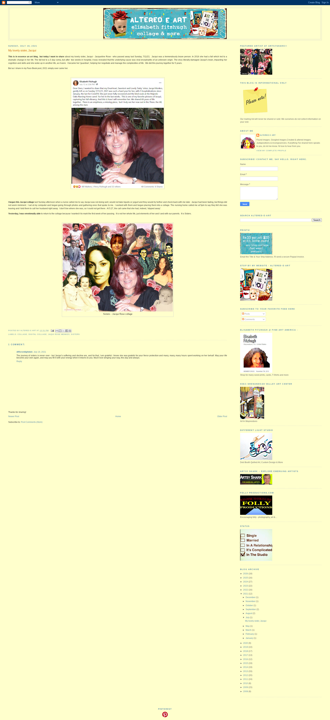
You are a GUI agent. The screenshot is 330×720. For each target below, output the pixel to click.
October (250, 605)
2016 (246, 659)
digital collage (38, 334)
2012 (246, 675)
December (251, 597)
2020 (246, 643)
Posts (247, 314)
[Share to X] (63, 330)
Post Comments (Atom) (31, 422)
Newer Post (13, 416)
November (251, 601)
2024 (246, 582)
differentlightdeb (24, 352)
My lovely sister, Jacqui (255, 621)
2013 (246, 671)
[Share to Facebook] (66, 330)
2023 (246, 586)
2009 (246, 687)
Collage (22, 334)
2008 (246, 691)
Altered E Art (268, 135)
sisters (75, 334)
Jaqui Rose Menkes (59, 334)
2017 (246, 655)
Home (118, 416)
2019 (246, 647)
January (250, 638)
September (251, 609)
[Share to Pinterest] (70, 330)
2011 (246, 679)
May (248, 626)
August (249, 613)
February (250, 634)
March (249, 630)
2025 (246, 578)
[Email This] (57, 330)
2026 (246, 573)
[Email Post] (52, 331)
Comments (249, 319)
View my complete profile (271, 151)
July (248, 617)
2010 (246, 683)
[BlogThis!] (60, 330)
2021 (246, 594)
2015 (246, 663)
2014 (246, 667)
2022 (246, 590)
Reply (19, 361)
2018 (246, 651)
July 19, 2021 (40, 352)
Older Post (222, 416)
